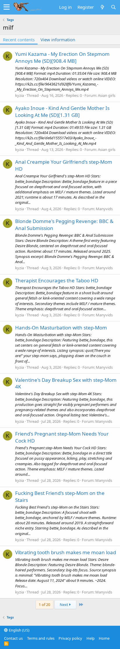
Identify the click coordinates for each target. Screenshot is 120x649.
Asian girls (106, 95)
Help (91, 638)
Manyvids (104, 208)
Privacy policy (70, 638)
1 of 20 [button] (44, 604)
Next (64, 604)
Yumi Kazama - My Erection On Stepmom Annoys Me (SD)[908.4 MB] (62, 57)
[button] (6, 7)
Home (104, 638)
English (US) (18, 630)
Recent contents (19, 39)
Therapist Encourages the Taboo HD (56, 280)
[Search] (113, 7)
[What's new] (102, 7)
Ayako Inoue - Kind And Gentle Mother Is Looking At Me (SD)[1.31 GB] (62, 111)
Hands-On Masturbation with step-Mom (61, 327)
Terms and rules (40, 638)
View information (57, 39)
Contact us (13, 638)
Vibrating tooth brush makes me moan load (65, 552)
